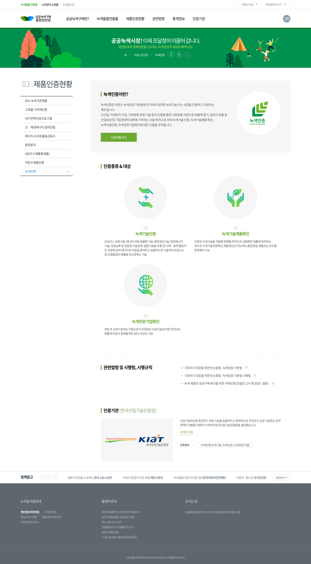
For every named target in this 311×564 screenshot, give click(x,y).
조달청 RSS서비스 (30, 522)
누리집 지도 (69, 4)
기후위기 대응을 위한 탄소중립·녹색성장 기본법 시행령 (217, 375)
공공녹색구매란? (77, 18)
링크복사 (179, 54)
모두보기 (280, 478)
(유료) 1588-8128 (110, 532)
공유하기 (171, 54)
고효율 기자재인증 (36, 109)
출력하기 (187, 54)
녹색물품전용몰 (107, 18)
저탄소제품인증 (34, 162)
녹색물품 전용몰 (29, 4)
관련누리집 (247, 4)
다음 (55, 477)
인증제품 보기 (119, 137)
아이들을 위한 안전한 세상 (200, 477)
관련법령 (158, 18)
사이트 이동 (186, 432)
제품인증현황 (135, 18)
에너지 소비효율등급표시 (40, 136)
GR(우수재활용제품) (37, 153)
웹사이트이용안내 (51, 517)
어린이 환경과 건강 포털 (143, 477)
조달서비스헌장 (29, 517)
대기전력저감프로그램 (38, 118)
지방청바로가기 (273, 4)
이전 (42, 477)
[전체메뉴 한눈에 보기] (286, 19)
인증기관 (199, 18)
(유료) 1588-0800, (110, 517)
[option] (90, 477)
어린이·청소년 (251, 477)
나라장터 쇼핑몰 (50, 4)
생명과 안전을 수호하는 (89, 477)
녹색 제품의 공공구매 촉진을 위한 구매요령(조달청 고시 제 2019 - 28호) (226, 383)
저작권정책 (50, 512)
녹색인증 (159, 55)
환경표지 (30, 144)
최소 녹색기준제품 (36, 100)
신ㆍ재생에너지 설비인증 (40, 127)
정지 (48, 477)
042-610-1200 (127, 517)
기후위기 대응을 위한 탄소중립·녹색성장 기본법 (213, 367)
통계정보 (178, 18)
